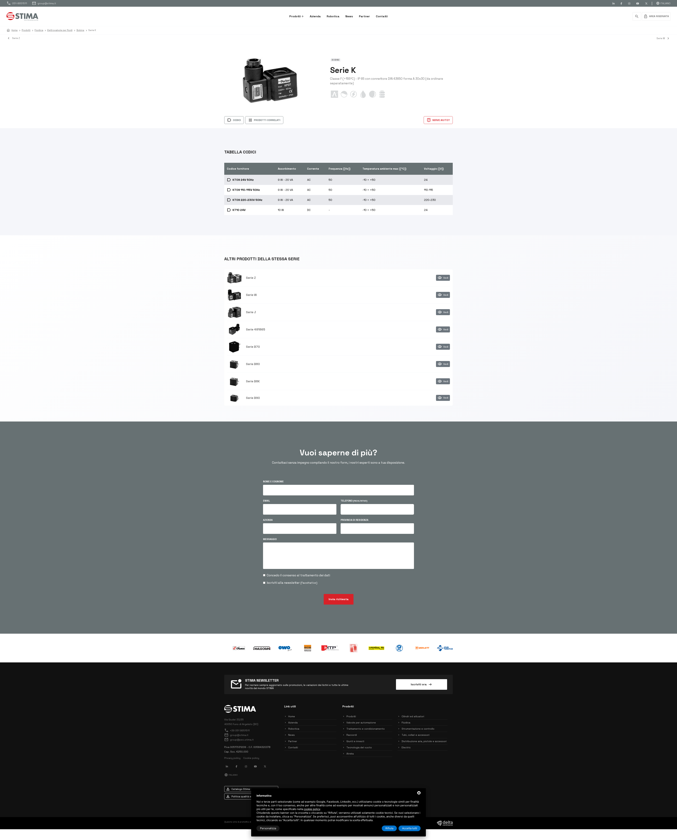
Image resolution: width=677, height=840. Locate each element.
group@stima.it (44, 3)
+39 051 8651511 (237, 730)
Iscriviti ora (421, 684)
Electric (406, 747)
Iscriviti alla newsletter (292, 583)
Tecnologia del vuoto (359, 747)
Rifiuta (389, 828)
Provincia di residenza (354, 519)
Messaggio (270, 539)
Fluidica (406, 722)
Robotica (333, 16)
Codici (234, 120)
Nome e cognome (273, 481)
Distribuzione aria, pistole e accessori (424, 741)
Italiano (663, 3)
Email (266, 500)
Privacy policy (232, 758)
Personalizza (268, 828)
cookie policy (312, 809)
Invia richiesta (339, 599)
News (349, 16)
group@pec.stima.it (239, 739)
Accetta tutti (409, 828)
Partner (364, 16)
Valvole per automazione (361, 722)
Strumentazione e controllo (418, 728)
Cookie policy (251, 758)
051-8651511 (17, 3)
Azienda (315, 16)
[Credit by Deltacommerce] (445, 822)
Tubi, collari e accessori (415, 734)
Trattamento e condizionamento (365, 728)
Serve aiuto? (438, 120)
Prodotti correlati (264, 120)
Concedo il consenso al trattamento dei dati (298, 575)
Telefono (354, 500)
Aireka (350, 753)
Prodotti (295, 16)
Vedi (443, 277)
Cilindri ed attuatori (413, 716)
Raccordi (351, 734)
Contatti (382, 16)
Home (291, 716)
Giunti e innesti (355, 741)
